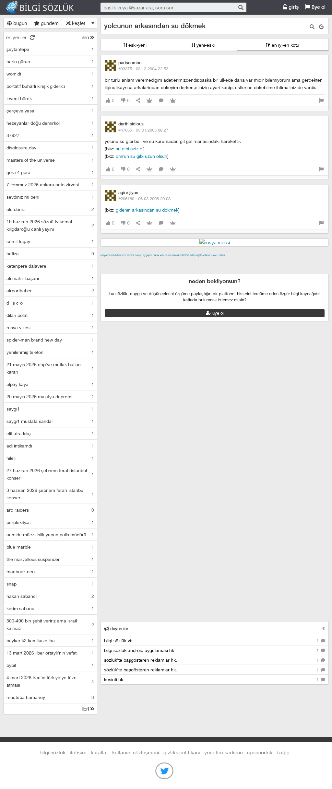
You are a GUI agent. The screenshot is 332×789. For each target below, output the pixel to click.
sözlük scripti (134, 255)
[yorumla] (161, 101)
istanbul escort (132, 270)
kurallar (99, 752)
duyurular (118, 628)
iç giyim (147, 255)
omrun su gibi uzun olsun (141, 156)
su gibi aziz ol (129, 148)
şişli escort (160, 270)
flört (186, 255)
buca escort (174, 262)
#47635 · (143, 130)
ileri (86, 37)
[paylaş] (138, 101)
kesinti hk (212, 679)
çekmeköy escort (262, 262)
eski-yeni (137, 45)
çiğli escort (230, 262)
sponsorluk (259, 752)
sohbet (206, 255)
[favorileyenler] (173, 101)
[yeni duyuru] (323, 628)
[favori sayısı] (149, 101)
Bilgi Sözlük (45, 7)
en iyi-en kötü (284, 45)
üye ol (318, 7)
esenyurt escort (191, 270)
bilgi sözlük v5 (212, 640)
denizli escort (202, 262)
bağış (283, 752)
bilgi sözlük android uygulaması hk (212, 650)
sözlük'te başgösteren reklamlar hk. (212, 660)
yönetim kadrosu (223, 752)
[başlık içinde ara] (312, 26)
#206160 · (144, 198)
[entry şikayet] (321, 101)
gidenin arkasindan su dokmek (147, 210)
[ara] (240, 7)
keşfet (78, 23)
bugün (19, 23)
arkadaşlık (196, 255)
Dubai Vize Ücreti (174, 255)
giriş (293, 7)
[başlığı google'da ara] (321, 26)
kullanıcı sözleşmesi (135, 752)
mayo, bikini (218, 255)
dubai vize (120, 255)
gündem (49, 23)
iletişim (78, 752)
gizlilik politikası (181, 752)
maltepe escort (143, 262)
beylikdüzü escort (228, 270)
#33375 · (143, 68)
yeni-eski (205, 45)
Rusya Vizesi (107, 255)
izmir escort (113, 262)
